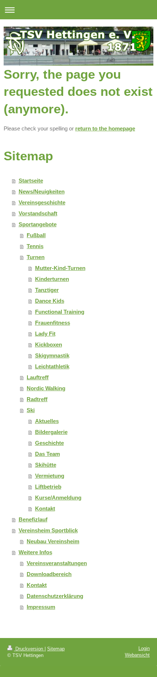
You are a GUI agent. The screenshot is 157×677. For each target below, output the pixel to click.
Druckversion (29, 648)
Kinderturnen (52, 279)
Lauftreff (38, 377)
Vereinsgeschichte (42, 202)
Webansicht (137, 655)
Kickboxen (48, 344)
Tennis (35, 246)
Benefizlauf (33, 519)
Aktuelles (47, 421)
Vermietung (49, 476)
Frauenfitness (52, 323)
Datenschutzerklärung (55, 596)
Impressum (41, 607)
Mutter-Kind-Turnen (60, 268)
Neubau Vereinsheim (53, 541)
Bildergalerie (51, 432)
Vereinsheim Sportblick (48, 530)
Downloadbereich (49, 574)
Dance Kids (49, 301)
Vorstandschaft (38, 213)
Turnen (36, 257)
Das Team (47, 454)
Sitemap (56, 648)
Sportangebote (38, 224)
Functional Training (59, 312)
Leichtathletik (52, 366)
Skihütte (45, 465)
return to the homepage (105, 128)
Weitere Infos (35, 552)
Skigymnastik (52, 355)
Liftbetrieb (48, 487)
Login (144, 648)
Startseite (31, 180)
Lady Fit (45, 333)
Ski (31, 410)
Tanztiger (47, 290)
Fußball (36, 235)
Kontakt (45, 508)
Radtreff (37, 399)
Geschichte (49, 443)
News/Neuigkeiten (42, 191)
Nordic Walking (46, 388)
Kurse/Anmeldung (58, 497)
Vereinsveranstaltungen (57, 563)
